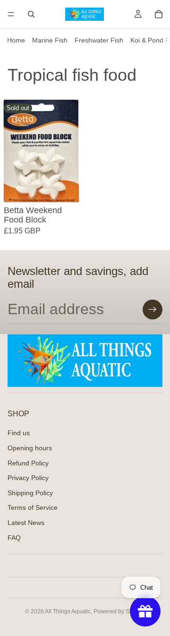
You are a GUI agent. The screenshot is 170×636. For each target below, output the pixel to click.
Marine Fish (50, 40)
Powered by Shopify (119, 611)
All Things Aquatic (68, 611)
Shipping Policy (30, 493)
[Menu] (11, 14)
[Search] (31, 14)
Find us (19, 433)
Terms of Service (33, 508)
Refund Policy (28, 463)
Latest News (26, 522)
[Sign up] (152, 309)
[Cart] (158, 14)
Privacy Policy (28, 478)
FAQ (14, 537)
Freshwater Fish (99, 40)
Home (16, 40)
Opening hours (30, 448)
